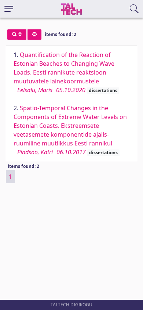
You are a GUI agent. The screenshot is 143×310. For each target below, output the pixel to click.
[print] (34, 34)
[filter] (16, 34)
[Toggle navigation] (9, 9)
